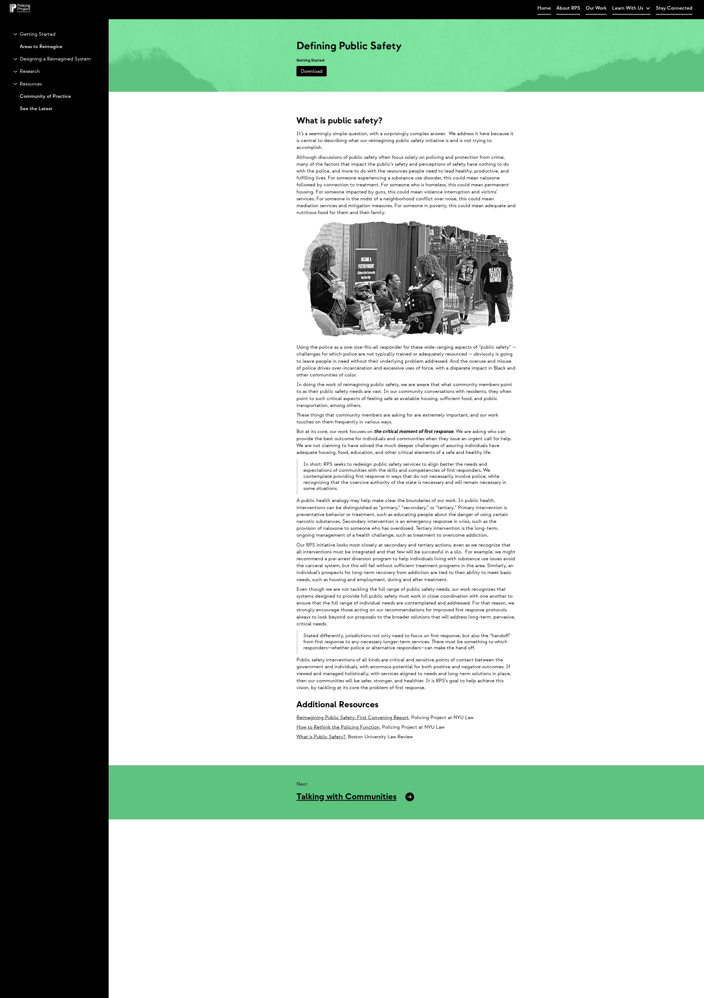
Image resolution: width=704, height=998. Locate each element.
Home (544, 8)
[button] (631, 8)
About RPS (568, 8)
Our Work (596, 8)
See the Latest (36, 109)
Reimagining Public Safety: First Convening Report (352, 717)
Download (312, 71)
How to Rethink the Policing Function (338, 727)
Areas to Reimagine (41, 46)
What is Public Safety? (320, 737)
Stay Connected (674, 8)
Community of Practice (45, 96)
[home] (283, 8)
